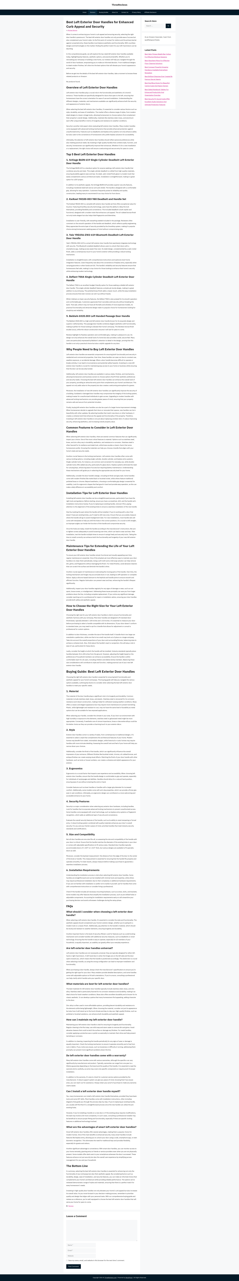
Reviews (92, 12)
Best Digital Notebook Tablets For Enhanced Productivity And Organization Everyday (157, 92)
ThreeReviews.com (110, 1277)
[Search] (168, 26)
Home (84, 12)
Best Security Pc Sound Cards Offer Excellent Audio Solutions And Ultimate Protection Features (157, 102)
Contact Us (124, 12)
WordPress (129, 1277)
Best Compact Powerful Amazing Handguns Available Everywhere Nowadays (156, 70)
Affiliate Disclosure (150, 12)
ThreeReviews (119, 4)
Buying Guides (103, 12)
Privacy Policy (136, 12)
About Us (115, 12)
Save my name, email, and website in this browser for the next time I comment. (96, 1260)
